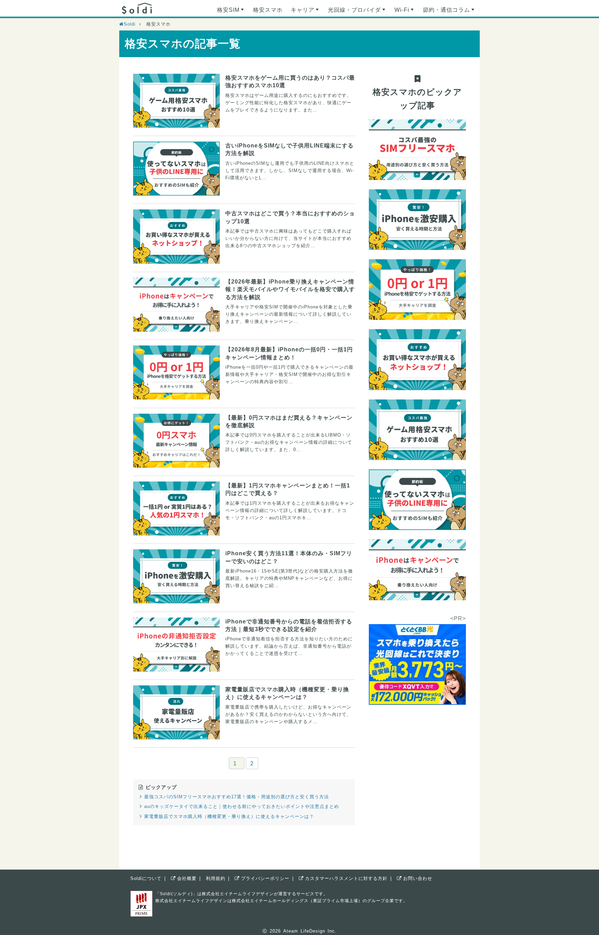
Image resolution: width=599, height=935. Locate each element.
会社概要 (187, 878)
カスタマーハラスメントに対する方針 (346, 878)
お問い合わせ (417, 878)
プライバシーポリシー (265, 878)
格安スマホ (268, 9)
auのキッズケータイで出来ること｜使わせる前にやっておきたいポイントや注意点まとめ (241, 806)
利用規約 (215, 878)
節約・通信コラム (449, 12)
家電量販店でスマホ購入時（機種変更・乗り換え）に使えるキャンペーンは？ (229, 816)
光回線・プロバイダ (357, 12)
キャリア (305, 12)
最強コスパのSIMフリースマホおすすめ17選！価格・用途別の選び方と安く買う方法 (236, 796)
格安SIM (231, 12)
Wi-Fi (404, 12)
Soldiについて (146, 878)
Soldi (130, 24)
